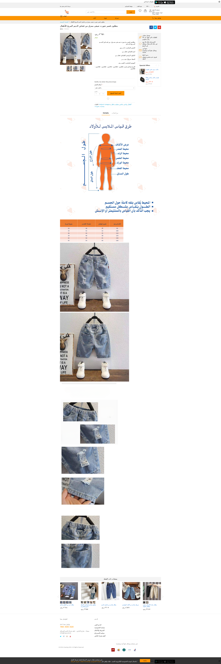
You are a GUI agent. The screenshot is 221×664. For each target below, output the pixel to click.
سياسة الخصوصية (100, 627)
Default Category (104, 104)
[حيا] (67, 12)
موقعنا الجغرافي (129, 6)
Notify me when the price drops (105, 82)
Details (106, 113)
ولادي (125, 104)
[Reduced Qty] (96, 93)
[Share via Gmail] (159, 27)
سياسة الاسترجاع (99, 633)
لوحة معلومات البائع (157, 12)
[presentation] (156, 65)
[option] (61, 602)
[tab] (106, 113)
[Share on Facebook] (151, 27)
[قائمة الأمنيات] (140, 11)
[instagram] (67, 636)
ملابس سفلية (119, 104)
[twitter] (60, 636)
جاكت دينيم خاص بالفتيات (152, 69)
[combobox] (106, 12)
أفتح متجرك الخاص (100, 636)
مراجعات (115, 113)
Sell (153, 11)
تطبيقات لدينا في (149, 2)
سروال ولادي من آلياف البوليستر (130, 605)
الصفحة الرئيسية (64, 22)
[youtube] (70, 636)
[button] (76, 68)
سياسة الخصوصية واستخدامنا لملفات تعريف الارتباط (86, 661)
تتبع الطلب (139, 6)
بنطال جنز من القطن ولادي (67, 605)
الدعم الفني (98, 625)
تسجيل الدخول (156, 10)
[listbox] (69, 602)
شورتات (97, 106)
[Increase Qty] (103, 93)
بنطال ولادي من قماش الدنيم (108, 605)
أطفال (129, 104)
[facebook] (63, 636)
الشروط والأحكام (99, 630)
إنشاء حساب (155, 14)
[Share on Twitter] (155, 27)
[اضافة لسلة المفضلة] (108, 98)
